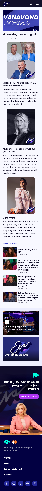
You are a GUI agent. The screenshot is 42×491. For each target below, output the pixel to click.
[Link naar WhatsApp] (34, 483)
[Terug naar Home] (6, 4)
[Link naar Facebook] (6, 483)
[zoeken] (31, 3)
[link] (29, 396)
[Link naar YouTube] (27, 483)
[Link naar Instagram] (13, 483)
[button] (37, 3)
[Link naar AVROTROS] (7, 442)
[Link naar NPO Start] (14, 442)
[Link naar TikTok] (20, 483)
